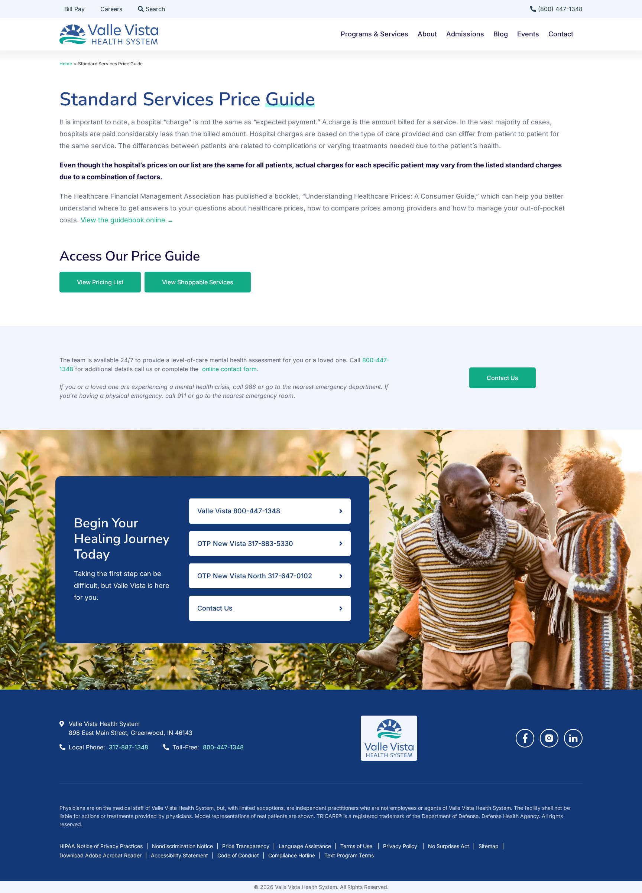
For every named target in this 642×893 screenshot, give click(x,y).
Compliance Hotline (291, 855)
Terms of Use (357, 846)
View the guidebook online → (127, 220)
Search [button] (154, 9)
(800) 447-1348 (559, 9)
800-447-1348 (223, 747)
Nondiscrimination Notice (182, 846)
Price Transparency (245, 846)
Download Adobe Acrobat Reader (100, 855)
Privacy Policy (401, 846)
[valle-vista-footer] (389, 719)
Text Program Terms (349, 855)
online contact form (229, 369)
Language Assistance (305, 846)
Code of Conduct (238, 855)
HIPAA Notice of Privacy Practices (101, 846)
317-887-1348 (128, 747)
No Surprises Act (448, 846)
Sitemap (489, 846)
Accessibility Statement (179, 855)
